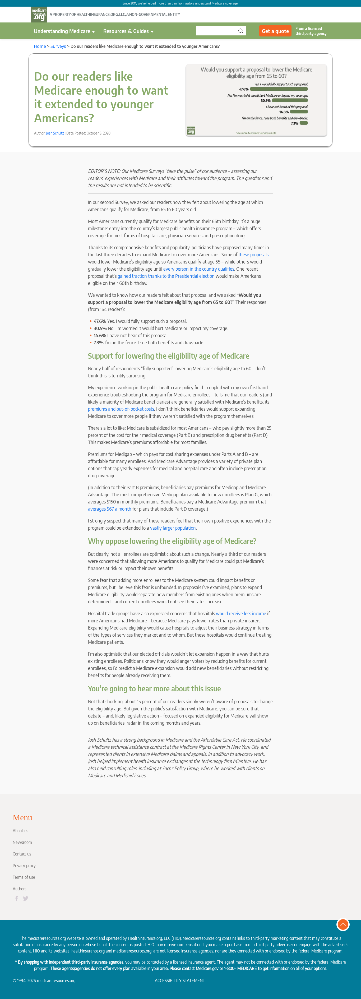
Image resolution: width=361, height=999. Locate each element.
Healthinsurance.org (145, 938)
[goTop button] (343, 924)
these (243, 254)
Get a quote (275, 30)
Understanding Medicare (62, 31)
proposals (259, 254)
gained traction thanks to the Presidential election (166, 276)
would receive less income (241, 613)
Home (40, 46)
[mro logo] (39, 14)
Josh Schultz (55, 133)
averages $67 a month (109, 509)
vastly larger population (173, 528)
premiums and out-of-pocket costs (121, 409)
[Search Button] (240, 31)
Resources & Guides (126, 31)
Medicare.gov (207, 968)
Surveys (58, 46)
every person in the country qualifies (198, 269)
